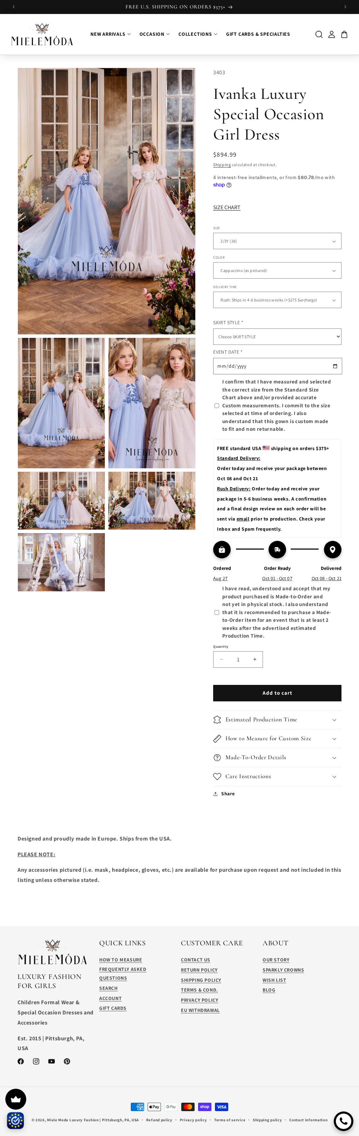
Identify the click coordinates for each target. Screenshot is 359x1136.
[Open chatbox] (343, 1121)
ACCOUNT (110, 998)
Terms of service (229, 1119)
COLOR (219, 257)
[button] (277, 719)
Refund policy (159, 1119)
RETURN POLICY (199, 970)
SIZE (216, 228)
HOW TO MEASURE (120, 960)
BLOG (269, 990)
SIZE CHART (227, 207)
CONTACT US (195, 960)
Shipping (222, 164)
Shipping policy (267, 1119)
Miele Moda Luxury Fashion (73, 1119)
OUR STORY (276, 960)
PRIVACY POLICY (199, 1000)
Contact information (308, 1119)
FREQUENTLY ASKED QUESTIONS (123, 973)
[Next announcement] (345, 6)
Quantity (220, 646)
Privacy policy (193, 1119)
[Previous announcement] (13, 6)
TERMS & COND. (199, 990)
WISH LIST (274, 980)
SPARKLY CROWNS (283, 970)
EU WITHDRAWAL (200, 1010)
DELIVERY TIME (225, 287)
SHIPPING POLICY (201, 980)
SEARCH (108, 988)
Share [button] (228, 793)
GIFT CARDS (113, 1008)
